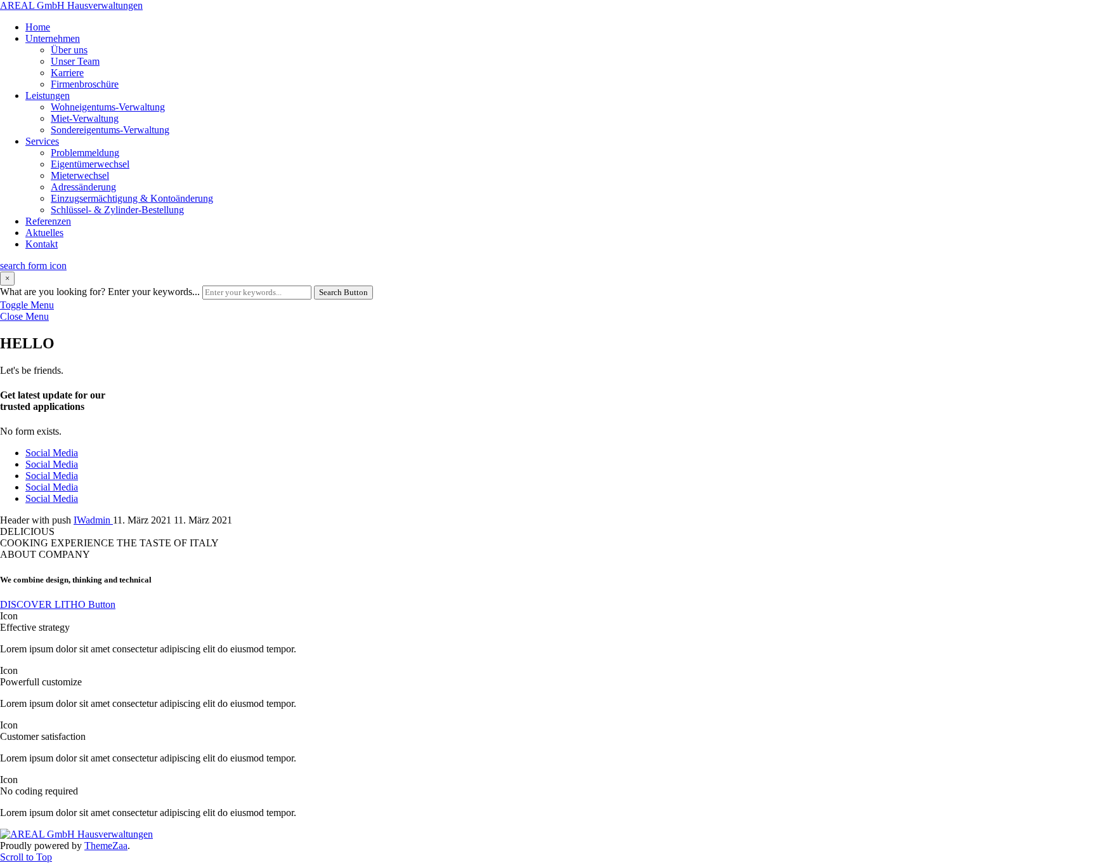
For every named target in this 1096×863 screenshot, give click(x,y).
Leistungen (47, 95)
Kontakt (41, 244)
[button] (57, 604)
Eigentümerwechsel (90, 164)
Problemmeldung (85, 152)
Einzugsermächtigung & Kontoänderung (132, 198)
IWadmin (93, 520)
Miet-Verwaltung (85, 118)
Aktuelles (44, 232)
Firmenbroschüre (85, 84)
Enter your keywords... (154, 291)
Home (37, 27)
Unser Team (75, 61)
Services (42, 141)
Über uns (69, 49)
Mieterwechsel (80, 175)
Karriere (67, 72)
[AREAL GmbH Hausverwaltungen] (76, 834)
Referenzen (48, 221)
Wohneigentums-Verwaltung (108, 107)
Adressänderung (83, 186)
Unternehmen (52, 38)
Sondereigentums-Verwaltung (110, 129)
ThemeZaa (105, 845)
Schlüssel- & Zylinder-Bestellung (117, 209)
